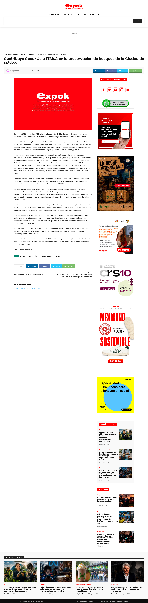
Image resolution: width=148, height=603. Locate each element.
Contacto (112, 601)
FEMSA (38, 256)
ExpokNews (15, 70)
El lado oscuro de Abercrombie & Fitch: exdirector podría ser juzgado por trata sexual (127, 589)
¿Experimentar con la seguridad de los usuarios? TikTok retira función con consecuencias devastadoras (106, 538)
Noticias (102, 468)
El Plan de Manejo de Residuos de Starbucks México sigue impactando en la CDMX (108, 455)
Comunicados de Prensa (11, 54)
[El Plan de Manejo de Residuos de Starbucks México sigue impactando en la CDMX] (125, 454)
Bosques (22, 256)
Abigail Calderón (81, 594)
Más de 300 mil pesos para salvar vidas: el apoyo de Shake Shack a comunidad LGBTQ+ (89, 589)
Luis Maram (44, 594)
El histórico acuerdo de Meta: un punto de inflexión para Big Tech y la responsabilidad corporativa (108, 474)
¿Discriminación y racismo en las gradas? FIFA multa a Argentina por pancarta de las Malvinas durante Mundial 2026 (107, 518)
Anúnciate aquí (104, 601)
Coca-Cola (30, 256)
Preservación (58, 256)
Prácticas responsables (83, 584)
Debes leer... (101, 495)
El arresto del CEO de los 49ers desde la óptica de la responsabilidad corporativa (107, 500)
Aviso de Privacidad (122, 601)
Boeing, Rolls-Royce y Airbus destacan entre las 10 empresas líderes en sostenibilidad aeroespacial (108, 436)
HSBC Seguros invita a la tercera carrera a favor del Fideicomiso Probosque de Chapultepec (74, 275)
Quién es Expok (93, 601)
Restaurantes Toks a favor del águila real (29, 274)
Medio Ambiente (47, 256)
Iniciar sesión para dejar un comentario (27, 288)
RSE (100, 430)
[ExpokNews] (8, 70)
